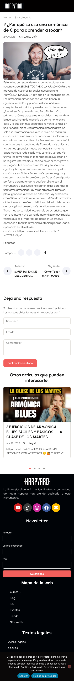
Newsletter (16, 622)
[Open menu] (68, 6)
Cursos (14, 592)
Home (7, 17)
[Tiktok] (27, 507)
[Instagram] (37, 507)
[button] (30, 468)
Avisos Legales (17, 641)
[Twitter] (29, 252)
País (5, 558)
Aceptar (23, 675)
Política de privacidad (45, 675)
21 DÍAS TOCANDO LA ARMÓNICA (41, 86)
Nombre (7, 532)
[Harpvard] (13, 5)
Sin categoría (23, 17)
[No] (69, 666)
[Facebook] (21, 252)
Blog (12, 598)
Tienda (14, 616)
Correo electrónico (13, 545)
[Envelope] (56, 507)
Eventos (15, 610)
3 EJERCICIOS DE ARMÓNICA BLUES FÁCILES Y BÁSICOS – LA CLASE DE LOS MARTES (34, 432)
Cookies (13, 647)
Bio (12, 604)
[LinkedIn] (37, 252)
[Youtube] (18, 507)
